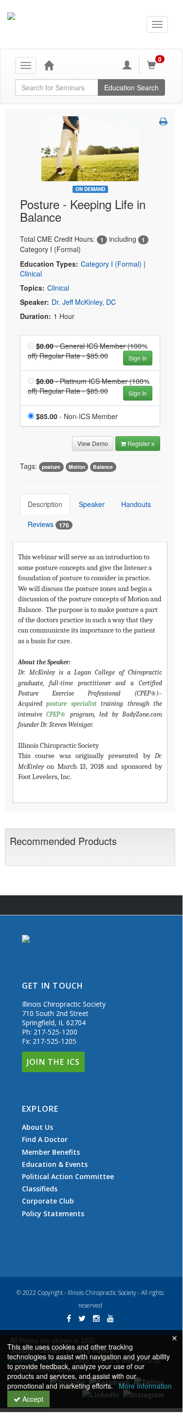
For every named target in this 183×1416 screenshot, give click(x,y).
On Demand (90, 189)
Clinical (31, 273)
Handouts (136, 504)
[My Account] (127, 65)
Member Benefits (51, 1152)
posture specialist (71, 703)
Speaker (92, 504)
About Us (37, 1127)
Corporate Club (48, 1201)
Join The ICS (53, 1062)
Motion (77, 466)
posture (51, 466)
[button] (163, 121)
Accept (31, 1399)
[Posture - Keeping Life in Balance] (90, 147)
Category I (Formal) (111, 264)
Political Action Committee (68, 1176)
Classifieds (39, 1188)
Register (139, 443)
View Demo (92, 443)
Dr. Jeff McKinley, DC (84, 302)
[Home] (49, 65)
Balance (103, 466)
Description (45, 504)
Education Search (131, 87)
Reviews (48, 524)
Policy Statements (53, 1213)
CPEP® (56, 714)
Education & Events (55, 1164)
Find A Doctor (45, 1139)
